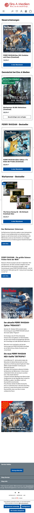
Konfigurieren (26, 506)
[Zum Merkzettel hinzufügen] (27, 50)
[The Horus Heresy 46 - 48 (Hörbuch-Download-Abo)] (17, 195)
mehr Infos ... (6, 243)
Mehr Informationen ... (24, 503)
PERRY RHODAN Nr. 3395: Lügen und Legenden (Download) (16, 108)
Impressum (19, 495)
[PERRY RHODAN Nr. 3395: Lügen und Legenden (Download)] (17, 91)
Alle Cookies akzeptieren (17, 510)
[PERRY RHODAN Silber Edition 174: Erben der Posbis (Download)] (17, 143)
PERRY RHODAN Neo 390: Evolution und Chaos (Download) (15, 56)
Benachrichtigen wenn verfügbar (17, 117)
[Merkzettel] (17, 11)
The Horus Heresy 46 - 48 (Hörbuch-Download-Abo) (16, 213)
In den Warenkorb (17, 65)
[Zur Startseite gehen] (17, 5)
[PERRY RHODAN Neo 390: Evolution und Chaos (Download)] (17, 38)
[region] (17, 43)
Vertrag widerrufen (17, 470)
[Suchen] (12, 11)
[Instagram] (15, 492)
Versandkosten (29, 486)
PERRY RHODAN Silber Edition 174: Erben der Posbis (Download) (15, 161)
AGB (24, 495)
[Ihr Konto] (21, 11)
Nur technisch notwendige (12, 506)
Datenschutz (12, 495)
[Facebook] (18, 492)
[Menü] (3, 11)
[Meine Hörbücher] (26, 11)
